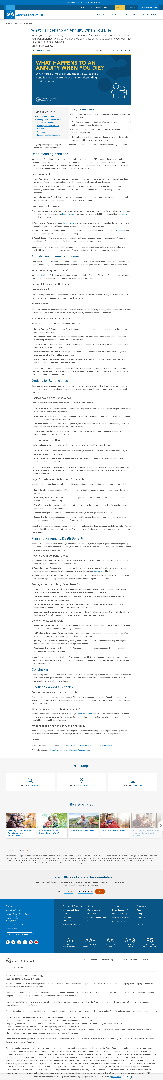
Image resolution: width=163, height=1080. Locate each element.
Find (60, 891)
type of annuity (68, 214)
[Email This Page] (109, 50)
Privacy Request (90, 959)
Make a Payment (93, 910)
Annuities (66, 914)
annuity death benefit (43, 275)
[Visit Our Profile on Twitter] (13, 942)
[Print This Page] (113, 50)
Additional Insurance (70, 921)
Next (160, 825)
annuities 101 (33, 785)
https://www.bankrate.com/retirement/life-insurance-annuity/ (94, 745)
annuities (138, 785)
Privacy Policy (107, 959)
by (75, 891)
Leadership (141, 917)
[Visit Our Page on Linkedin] (25, 942)
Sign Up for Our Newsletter (19, 935)
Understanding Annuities (47, 116)
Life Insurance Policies (71, 910)
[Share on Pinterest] (129, 50)
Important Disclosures (120, 921)
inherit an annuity (85, 714)
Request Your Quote (95, 921)
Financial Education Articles (122, 910)
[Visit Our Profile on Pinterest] (31, 942)
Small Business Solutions (72, 924)
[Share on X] (117, 50)
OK (127, 1077)
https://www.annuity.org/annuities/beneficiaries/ (69, 750)
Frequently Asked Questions (48, 135)
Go (100, 891)
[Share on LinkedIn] (125, 50)
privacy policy (116, 1077)
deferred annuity (69, 223)
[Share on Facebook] (121, 50)
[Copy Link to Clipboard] (105, 50)
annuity (37, 159)
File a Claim (91, 914)
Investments (67, 917)
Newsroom (141, 921)
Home (8, 24)
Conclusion (41, 132)
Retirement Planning (41, 50)
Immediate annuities (118, 230)
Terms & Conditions (149, 959)
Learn (15, 24)
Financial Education (27, 24)
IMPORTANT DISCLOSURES (16, 851)
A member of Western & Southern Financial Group (81, 2)
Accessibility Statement (127, 959)
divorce (97, 571)
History (139, 914)
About (139, 910)
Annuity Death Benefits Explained (51, 119)
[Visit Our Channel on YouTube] (36, 942)
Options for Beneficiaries (47, 123)
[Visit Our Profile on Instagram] (19, 942)
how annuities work (84, 785)
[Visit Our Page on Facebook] (8, 942)
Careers (140, 924)
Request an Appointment (96, 917)
